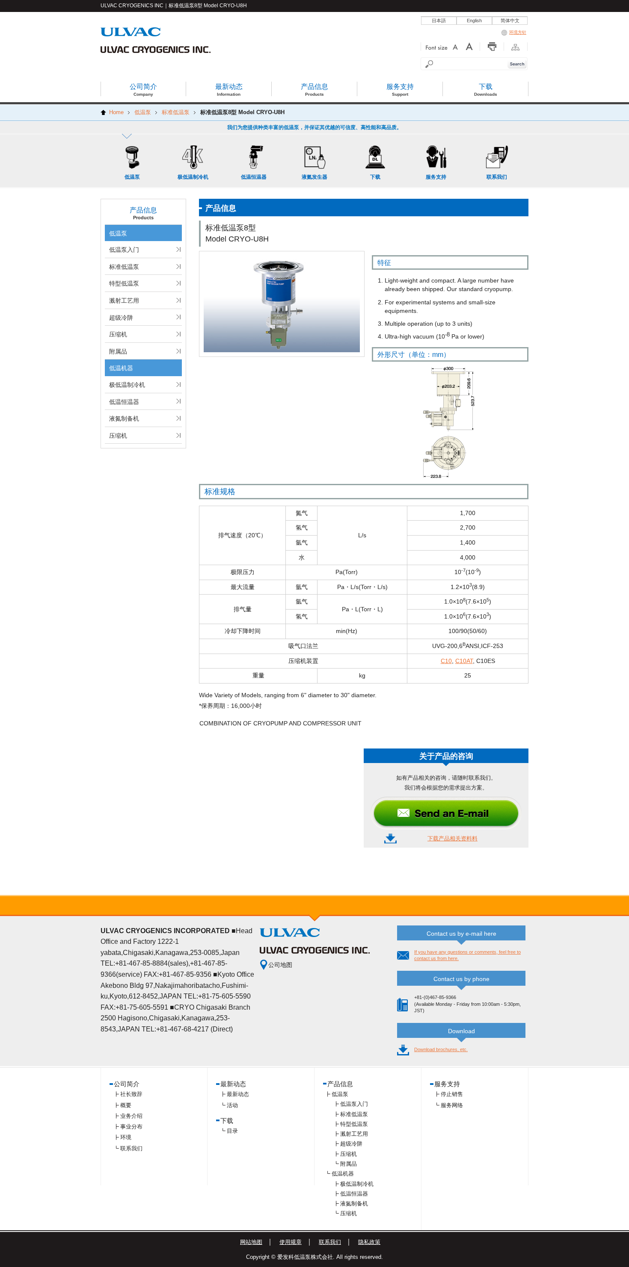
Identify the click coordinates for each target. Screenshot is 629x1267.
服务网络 (452, 1105)
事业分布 (131, 1126)
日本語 (439, 20)
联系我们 (131, 1148)
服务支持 (447, 1084)
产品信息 (340, 1083)
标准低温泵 (124, 266)
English (474, 20)
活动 (232, 1105)
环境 (125, 1137)
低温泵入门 (124, 249)
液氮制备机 (124, 418)
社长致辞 (131, 1094)
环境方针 (517, 32)
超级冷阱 (121, 317)
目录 (232, 1131)
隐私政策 (369, 1242)
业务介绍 (131, 1116)
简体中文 (510, 20)
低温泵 (118, 233)
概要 (125, 1105)
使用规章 (290, 1242)
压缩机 (118, 334)
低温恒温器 (124, 401)
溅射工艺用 (124, 300)
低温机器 (121, 368)
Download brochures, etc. (441, 1049)
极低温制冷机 (127, 384)
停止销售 (452, 1094)
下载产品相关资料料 (452, 838)
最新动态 (238, 1094)
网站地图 (251, 1242)
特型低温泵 (124, 283)
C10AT (464, 660)
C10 (446, 660)
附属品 (118, 351)
